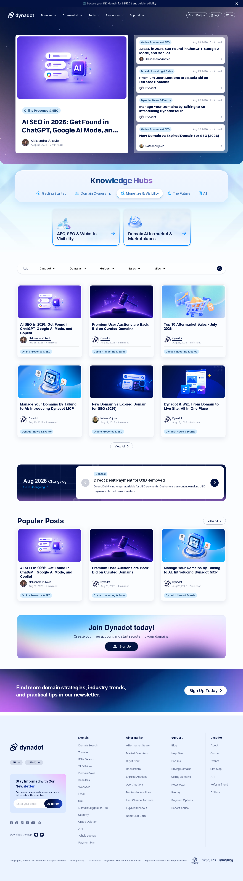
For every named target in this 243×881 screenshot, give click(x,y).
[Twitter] (27, 822)
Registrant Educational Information (122, 860)
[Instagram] (16, 822)
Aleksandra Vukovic (45, 141)
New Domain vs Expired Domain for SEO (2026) (179, 136)
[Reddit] (39, 822)
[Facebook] (11, 822)
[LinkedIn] (22, 822)
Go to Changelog (34, 486)
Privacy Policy (77, 860)
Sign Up (125, 646)
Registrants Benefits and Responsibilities (166, 860)
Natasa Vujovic (154, 146)
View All (120, 446)
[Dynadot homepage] (21, 15)
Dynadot (150, 88)
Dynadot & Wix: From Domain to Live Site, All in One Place (191, 406)
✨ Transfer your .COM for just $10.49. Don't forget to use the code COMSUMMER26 (119, 3)
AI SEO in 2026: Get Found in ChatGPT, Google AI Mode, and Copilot (69, 126)
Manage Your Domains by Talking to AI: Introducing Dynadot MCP (172, 109)
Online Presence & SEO (41, 110)
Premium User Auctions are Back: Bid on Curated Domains (173, 80)
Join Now (53, 803)
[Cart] (229, 15)
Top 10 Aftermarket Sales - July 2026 (190, 326)
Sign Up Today (203, 690)
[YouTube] (33, 822)
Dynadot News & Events (37, 431)
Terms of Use (94, 860)
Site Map (216, 769)
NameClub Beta (136, 816)
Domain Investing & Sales (109, 351)
